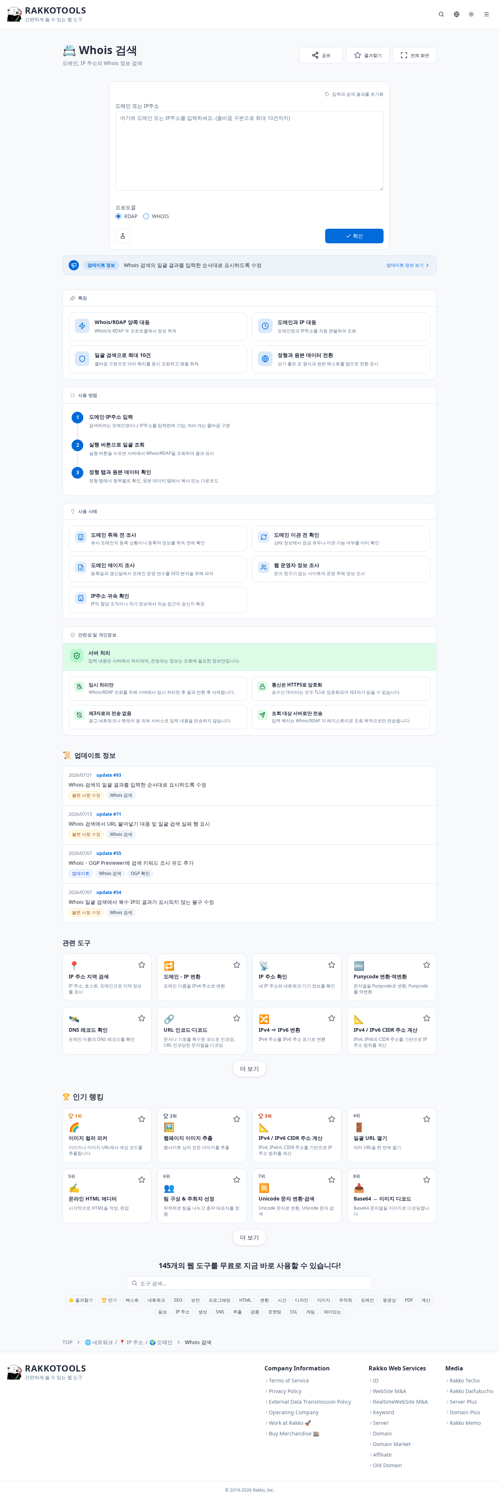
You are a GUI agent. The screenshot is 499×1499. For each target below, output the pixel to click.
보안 (195, 1300)
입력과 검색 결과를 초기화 (358, 94)
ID (375, 1380)
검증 (255, 1312)
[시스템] (471, 14)
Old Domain (387, 1465)
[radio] (118, 216)
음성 (162, 1312)
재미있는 (332, 1312)
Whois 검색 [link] (198, 1342)
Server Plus (463, 1401)
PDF (409, 1300)
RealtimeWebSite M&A (400, 1401)
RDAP (130, 216)
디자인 (301, 1300)
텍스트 (132, 1300)
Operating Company (294, 1412)
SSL (293, 1312)
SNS (220, 1312)
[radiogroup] (249, 216)
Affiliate (382, 1454)
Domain (382, 1433)
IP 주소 (183, 1312)
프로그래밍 (220, 1300)
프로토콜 (125, 207)
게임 (310, 1312)
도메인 (367, 1300)
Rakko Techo (465, 1380)
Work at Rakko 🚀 (290, 1422)
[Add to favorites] (142, 965)
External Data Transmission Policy (310, 1401)
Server (381, 1422)
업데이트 (80, 873)
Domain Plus (465, 1412)
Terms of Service (289, 1380)
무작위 (345, 1300)
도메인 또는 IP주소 (137, 105)
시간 (282, 1300)
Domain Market (392, 1444)
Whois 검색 (121, 795)
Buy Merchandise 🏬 (294, 1433)
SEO (178, 1300)
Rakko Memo (465, 1422)
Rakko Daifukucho (471, 1391)
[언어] (456, 14)
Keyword (383, 1412)
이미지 (323, 1300)
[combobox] (254, 1283)
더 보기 (249, 1069)
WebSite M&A (389, 1391)
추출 (237, 1312)
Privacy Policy (285, 1391)
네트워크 (156, 1300)
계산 (426, 1300)
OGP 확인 (140, 873)
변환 (264, 1300)
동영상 (389, 1300)
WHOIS (160, 216)
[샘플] (122, 236)
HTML (245, 1300)
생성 (202, 1312)
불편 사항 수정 (86, 795)
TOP (67, 1342)
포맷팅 (274, 1312)
